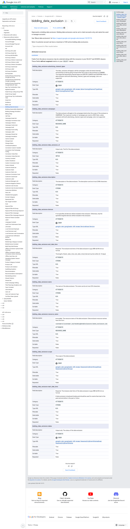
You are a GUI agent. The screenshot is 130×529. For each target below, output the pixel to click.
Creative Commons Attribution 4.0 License (79, 478)
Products (39, 16)
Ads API (17, 2)
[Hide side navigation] (23, 525)
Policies (40, 7)
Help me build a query (41, 28)
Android (51, 517)
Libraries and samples (28, 7)
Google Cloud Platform (82, 517)
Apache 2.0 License (35, 480)
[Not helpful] (107, 16)
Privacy (36, 525)
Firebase (69, 517)
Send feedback (101, 21)
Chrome (60, 517)
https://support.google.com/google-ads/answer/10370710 (72, 38)
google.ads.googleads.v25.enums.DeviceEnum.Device (75, 226)
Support (49, 7)
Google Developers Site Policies (60, 480)
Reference (13, 7)
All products (106, 517)
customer (35, 55)
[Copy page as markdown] (71, 21)
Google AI (96, 517)
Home (33, 16)
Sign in (125, 2)
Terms (30, 525)
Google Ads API (49, 16)
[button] (12, 28)
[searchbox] (12, 12)
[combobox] (96, 2)
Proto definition (58, 28)
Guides (4, 7)
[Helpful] (104, 16)
